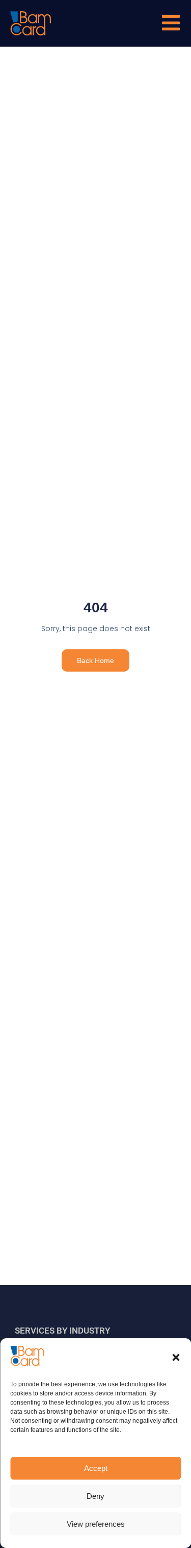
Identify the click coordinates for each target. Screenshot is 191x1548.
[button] (176, 1357)
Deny (95, 1496)
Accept (95, 1468)
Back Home (95, 660)
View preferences (96, 1524)
